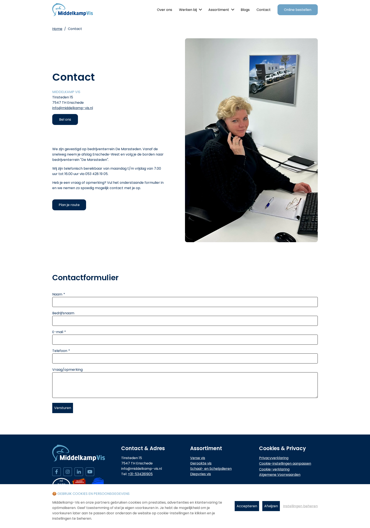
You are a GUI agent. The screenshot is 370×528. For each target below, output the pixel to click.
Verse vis (197, 457)
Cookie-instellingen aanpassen (285, 463)
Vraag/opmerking (67, 369)
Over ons (164, 9)
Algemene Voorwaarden (279, 474)
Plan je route (69, 204)
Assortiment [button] (218, 9)
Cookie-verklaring (274, 469)
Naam (57, 294)
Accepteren (247, 506)
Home (57, 28)
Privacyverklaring (273, 457)
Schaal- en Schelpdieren (211, 468)
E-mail (57, 331)
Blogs (245, 9)
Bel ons (65, 119)
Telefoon (59, 350)
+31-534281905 (140, 474)
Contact (264, 9)
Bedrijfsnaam (63, 313)
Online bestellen (297, 9)
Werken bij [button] (188, 9)
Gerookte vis (201, 463)
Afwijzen (271, 506)
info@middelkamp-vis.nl (72, 107)
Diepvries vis (200, 474)
